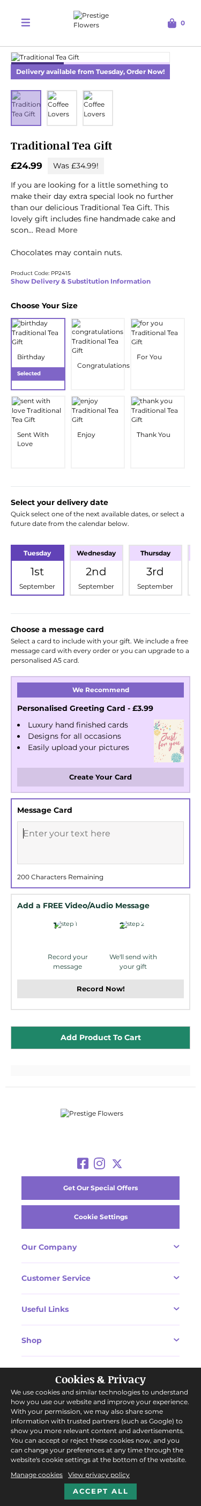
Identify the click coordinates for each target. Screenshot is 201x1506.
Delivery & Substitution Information (90, 281)
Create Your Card (100, 777)
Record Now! (101, 988)
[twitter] (117, 1164)
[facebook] (82, 1164)
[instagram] (99, 1164)
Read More (56, 230)
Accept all (101, 1491)
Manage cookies (37, 1475)
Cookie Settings (101, 1217)
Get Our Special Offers (100, 1188)
